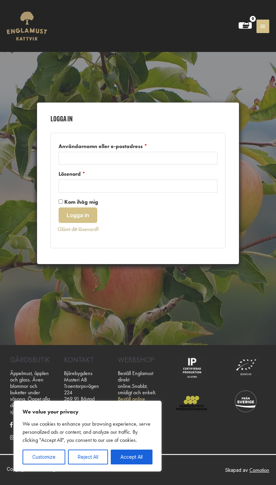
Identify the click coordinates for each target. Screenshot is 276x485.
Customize (44, 457)
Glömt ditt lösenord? (78, 229)
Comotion (259, 470)
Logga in (78, 215)
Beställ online (131, 398)
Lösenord (72, 173)
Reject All (88, 457)
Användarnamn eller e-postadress (103, 146)
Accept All (131, 457)
